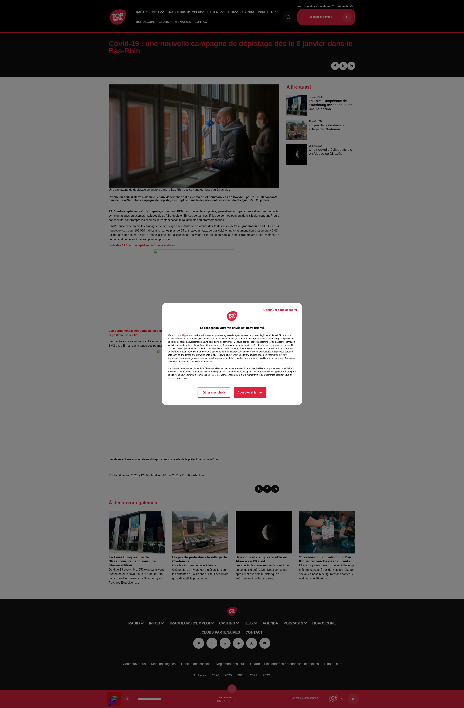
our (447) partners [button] (185, 335)
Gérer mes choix (214, 392)
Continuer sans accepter (280, 310)
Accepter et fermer (250, 392)
